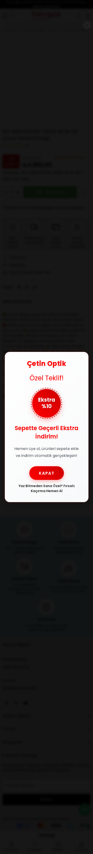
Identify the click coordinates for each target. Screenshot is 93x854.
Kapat (46, 473)
